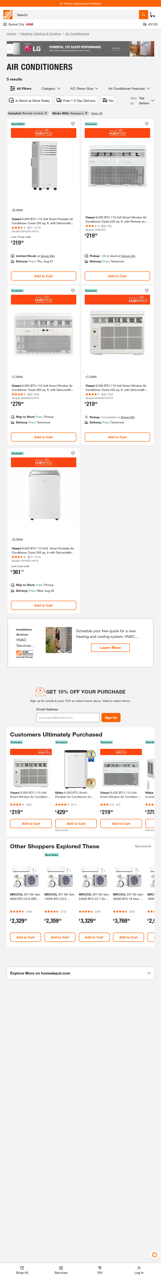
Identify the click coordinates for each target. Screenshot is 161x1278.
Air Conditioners (77, 33)
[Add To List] (73, 124)
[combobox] (76, 14)
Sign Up (111, 717)
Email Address (47, 709)
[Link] (44, 201)
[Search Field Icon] (143, 14)
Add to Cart (43, 276)
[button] (142, 100)
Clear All (96, 113)
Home (11, 33)
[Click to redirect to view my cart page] (152, 14)
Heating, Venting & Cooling (40, 33)
